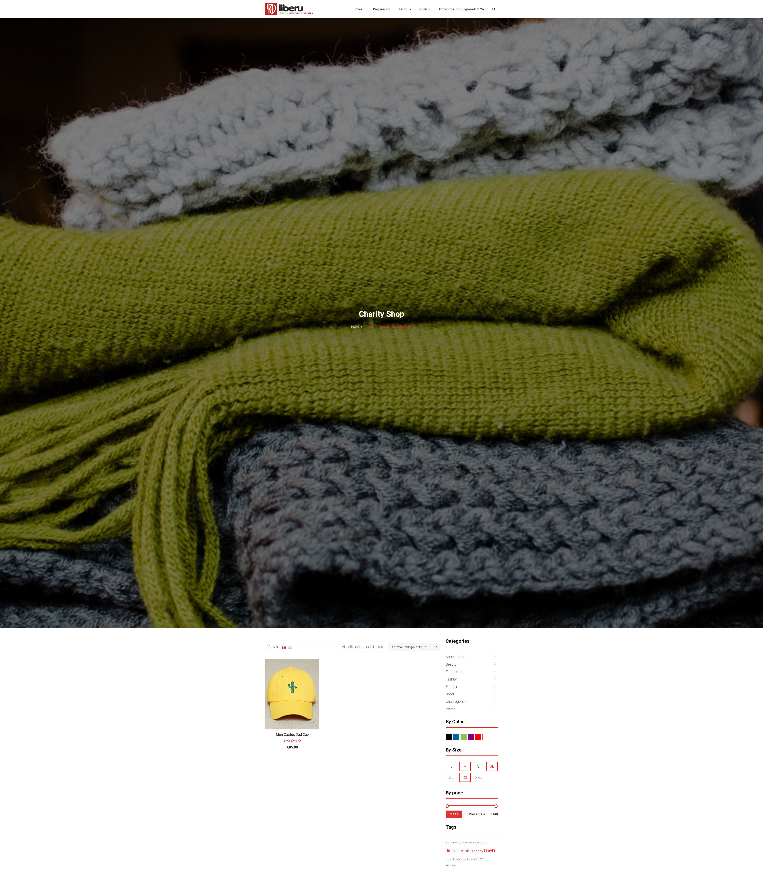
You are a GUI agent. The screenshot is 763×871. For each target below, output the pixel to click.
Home (355, 327)
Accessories (455, 657)
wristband (451, 865)
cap (485, 842)
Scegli (283, 760)
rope (459, 859)
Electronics (454, 672)
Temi (358, 9)
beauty (465, 842)
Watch (451, 709)
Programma (381, 9)
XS (465, 777)
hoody (478, 851)
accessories (451, 842)
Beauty (451, 664)
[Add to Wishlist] (306, 760)
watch (476, 859)
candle (480, 842)
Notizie (424, 9)
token (470, 859)
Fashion (452, 679)
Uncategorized (457, 701)
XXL (478, 777)
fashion (465, 850)
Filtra (454, 814)
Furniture (452, 686)
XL (451, 777)
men (489, 850)
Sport (450, 694)
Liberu (404, 9)
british (472, 842)
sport (463, 859)
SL (492, 766)
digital (451, 850)
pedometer (451, 859)
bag (459, 842)
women (485, 859)
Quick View (315, 760)
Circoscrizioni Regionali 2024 (461, 9)
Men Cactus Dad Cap (292, 734)
